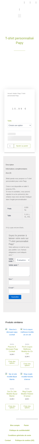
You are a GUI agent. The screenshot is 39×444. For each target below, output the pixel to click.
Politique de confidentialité (19, 430)
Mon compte (15, 425)
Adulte (15, 93)
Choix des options (11, 362)
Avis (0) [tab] (8, 173)
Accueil (10, 93)
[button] (19, 16)
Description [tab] (10, 165)
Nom (11, 279)
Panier (26, 425)
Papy (19, 93)
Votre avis (14, 265)
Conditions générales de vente (19, 435)
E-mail (11, 288)
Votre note (11, 260)
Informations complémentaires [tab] (16, 169)
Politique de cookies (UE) (24, 440)
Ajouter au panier (22, 146)
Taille (9, 121)
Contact (8, 440)
